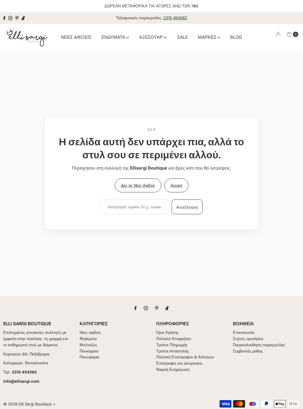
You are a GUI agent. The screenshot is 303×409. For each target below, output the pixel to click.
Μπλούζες (88, 344)
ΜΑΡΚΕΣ (207, 37)
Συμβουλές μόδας (248, 351)
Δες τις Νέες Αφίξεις (138, 185)
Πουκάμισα (89, 351)
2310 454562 (175, 17)
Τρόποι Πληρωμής (171, 344)
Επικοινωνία (243, 332)
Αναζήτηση (187, 207)
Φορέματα (88, 338)
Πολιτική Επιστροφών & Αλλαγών (185, 357)
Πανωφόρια (89, 357)
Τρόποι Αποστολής (172, 351)
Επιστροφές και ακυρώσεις (179, 363)
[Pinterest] (17, 18)
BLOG (236, 37)
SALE (182, 37)
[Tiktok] (23, 18)
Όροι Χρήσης (167, 332)
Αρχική (176, 185)
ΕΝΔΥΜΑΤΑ (113, 37)
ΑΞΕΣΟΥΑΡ (151, 37)
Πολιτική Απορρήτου (173, 338)
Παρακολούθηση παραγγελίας (259, 344)
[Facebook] (4, 18)
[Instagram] (10, 18)
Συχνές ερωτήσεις (248, 338)
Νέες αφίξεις (90, 332)
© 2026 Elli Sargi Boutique (27, 404)
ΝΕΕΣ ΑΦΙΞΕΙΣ (76, 37)
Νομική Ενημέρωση (172, 369)
